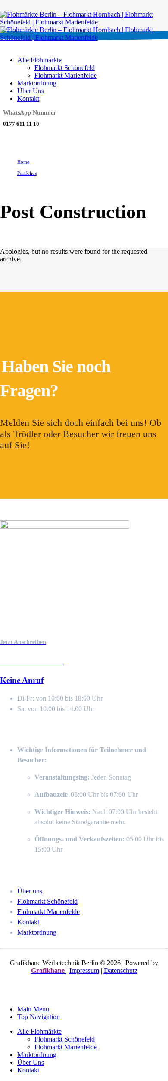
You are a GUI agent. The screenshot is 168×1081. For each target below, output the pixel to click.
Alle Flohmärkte (39, 60)
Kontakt (28, 98)
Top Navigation (38, 1016)
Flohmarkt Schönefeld (64, 67)
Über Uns (30, 90)
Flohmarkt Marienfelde (65, 75)
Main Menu (33, 1009)
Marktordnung (36, 83)
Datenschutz (120, 970)
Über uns (29, 891)
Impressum (84, 970)
